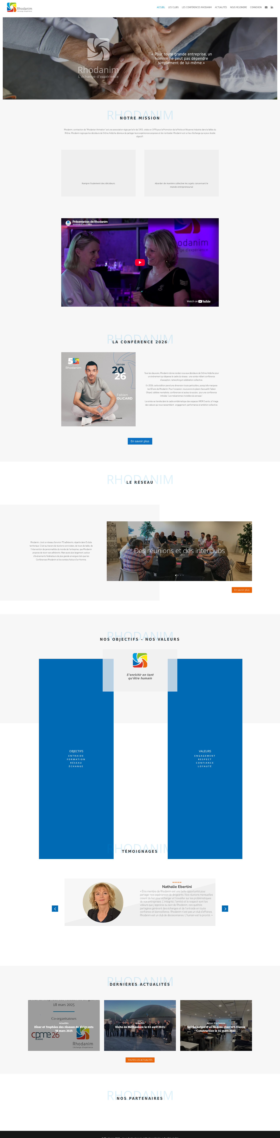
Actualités (221, 7)
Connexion (256, 7)
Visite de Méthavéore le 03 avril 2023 (140, 1027)
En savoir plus (140, 441)
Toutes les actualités (140, 1059)
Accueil (161, 7)
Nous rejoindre (238, 7)
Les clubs (173, 7)
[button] (55, 909)
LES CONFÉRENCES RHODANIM (197, 7)
